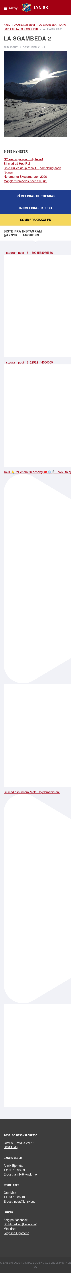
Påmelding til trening (36, 196)
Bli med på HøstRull (17, 163)
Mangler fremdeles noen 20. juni (25, 180)
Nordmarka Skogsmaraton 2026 (25, 176)
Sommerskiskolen (35, 219)
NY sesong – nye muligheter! (23, 159)
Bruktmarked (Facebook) (20, 1224)
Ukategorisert (24, 24)
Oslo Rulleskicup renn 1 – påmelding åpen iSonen (32, 169)
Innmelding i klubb (35, 208)
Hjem (7, 24)
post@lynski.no (24, 1201)
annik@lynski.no (25, 1174)
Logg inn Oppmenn (16, 1232)
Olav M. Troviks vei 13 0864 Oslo (19, 1144)
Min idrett (10, 1228)
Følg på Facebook (16, 1219)
